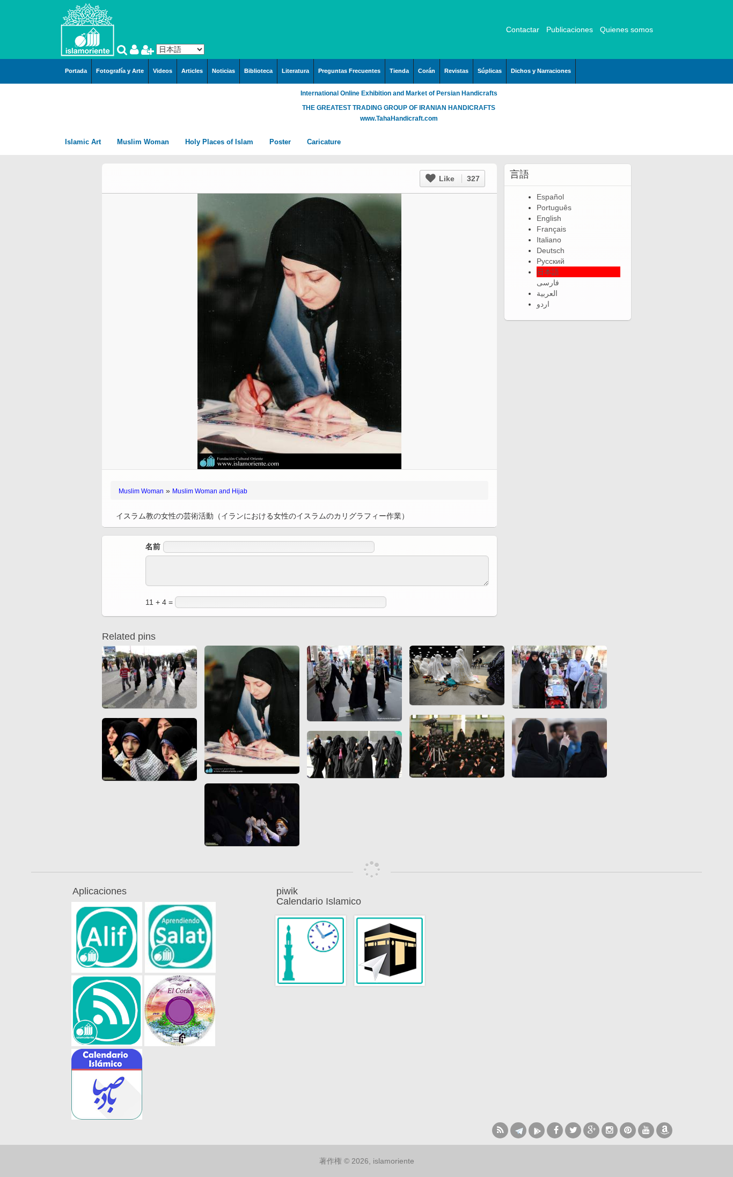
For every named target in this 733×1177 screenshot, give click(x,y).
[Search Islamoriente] (123, 51)
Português (554, 207)
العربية (547, 293)
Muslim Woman (144, 142)
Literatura (295, 71)
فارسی (548, 282)
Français (551, 229)
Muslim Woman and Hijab (209, 491)
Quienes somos (626, 29)
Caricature (324, 142)
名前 (152, 546)
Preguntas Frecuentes (349, 71)
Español (550, 197)
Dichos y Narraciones (541, 71)
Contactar (522, 29)
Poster (281, 142)
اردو (543, 304)
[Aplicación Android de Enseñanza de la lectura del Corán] (106, 937)
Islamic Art (84, 142)
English (549, 218)
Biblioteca (258, 71)
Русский (551, 261)
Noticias (223, 71)
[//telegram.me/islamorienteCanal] (518, 1130)
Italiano (549, 239)
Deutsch (551, 250)
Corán (426, 71)
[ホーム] (87, 29)
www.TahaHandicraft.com (399, 118)
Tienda (399, 71)
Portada (76, 71)
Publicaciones (569, 29)
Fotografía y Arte (120, 71)
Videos (162, 71)
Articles (192, 71)
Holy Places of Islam (220, 142)
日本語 (548, 272)
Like (458, 178)
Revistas (456, 71)
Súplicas (490, 71)
